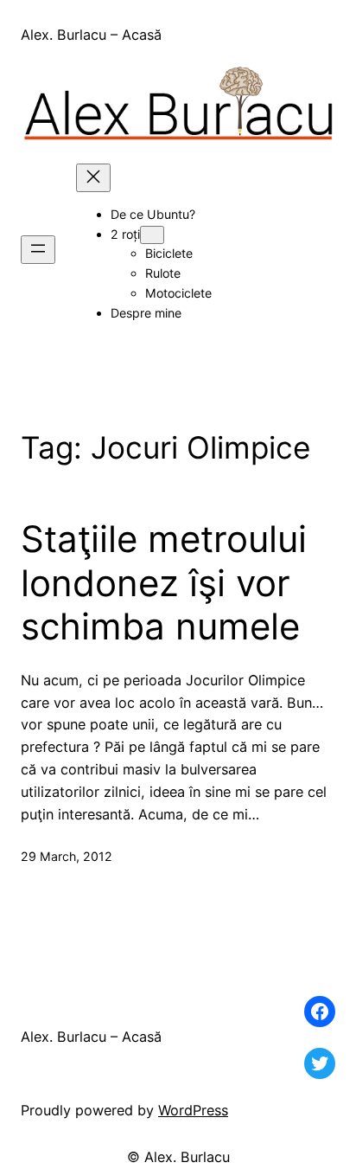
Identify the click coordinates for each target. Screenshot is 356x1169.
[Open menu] (38, 249)
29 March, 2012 (66, 856)
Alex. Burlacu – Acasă (91, 34)
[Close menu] (93, 178)
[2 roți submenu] (152, 235)
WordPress (193, 1110)
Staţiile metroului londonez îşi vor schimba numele (164, 582)
